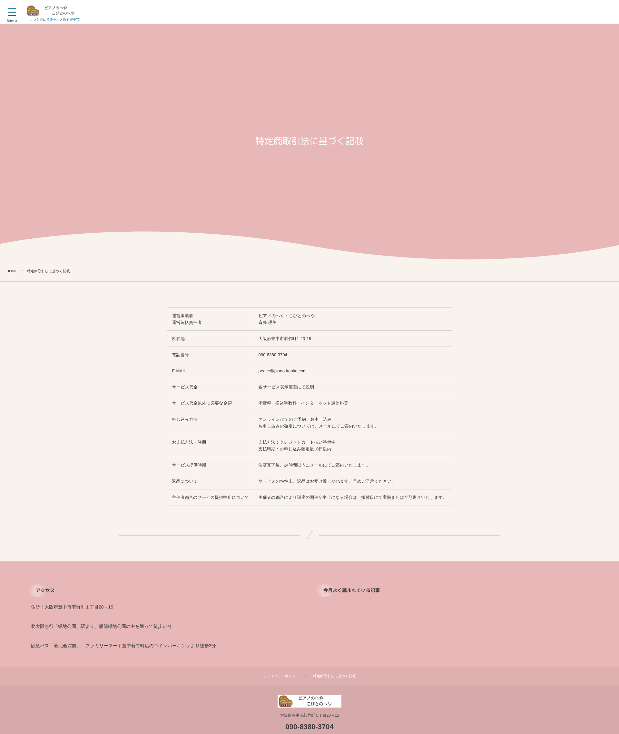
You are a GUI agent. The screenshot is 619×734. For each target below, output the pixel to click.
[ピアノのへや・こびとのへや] (54, 10)
